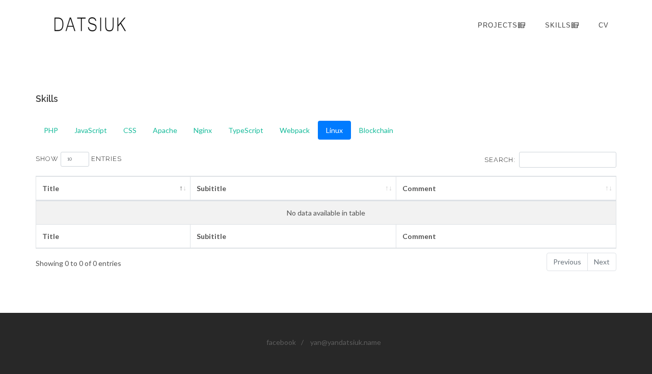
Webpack (295, 130)
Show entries (79, 159)
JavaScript (90, 130)
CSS (130, 130)
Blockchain (376, 130)
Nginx (203, 130)
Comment (419, 188)
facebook (281, 342)
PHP (51, 130)
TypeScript (245, 130)
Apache (165, 130)
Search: (499, 160)
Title (50, 188)
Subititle (211, 188)
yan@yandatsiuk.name (345, 342)
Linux (334, 130)
